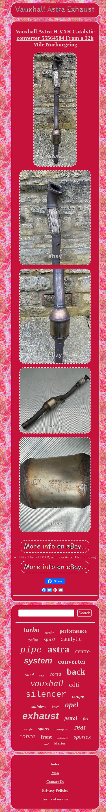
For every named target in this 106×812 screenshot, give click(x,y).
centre (82, 651)
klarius (60, 743)
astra (58, 649)
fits (85, 719)
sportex (82, 736)
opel (72, 704)
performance (73, 631)
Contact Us (55, 782)
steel (29, 674)
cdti (74, 684)
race (41, 675)
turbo (31, 630)
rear (80, 726)
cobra (27, 736)
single (28, 729)
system (38, 660)
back (76, 672)
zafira (33, 639)
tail (46, 744)
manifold (61, 729)
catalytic (71, 638)
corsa (55, 674)
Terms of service (55, 799)
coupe (78, 696)
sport (49, 639)
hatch (55, 707)
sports (43, 728)
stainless (38, 706)
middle (62, 737)
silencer (46, 694)
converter (72, 661)
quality (49, 632)
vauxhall (47, 683)
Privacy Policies (55, 790)
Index (55, 764)
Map (55, 773)
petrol (70, 718)
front (46, 737)
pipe (31, 650)
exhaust (40, 715)
